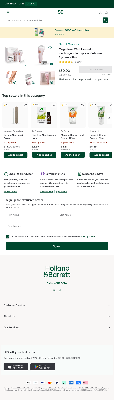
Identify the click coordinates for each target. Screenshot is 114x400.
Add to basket (15, 154)
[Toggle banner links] (107, 4)
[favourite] (25, 105)
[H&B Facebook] (60, 291)
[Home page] (59, 12)
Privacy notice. (88, 236)
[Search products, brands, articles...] (106, 20)
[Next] (109, 118)
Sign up (57, 246)
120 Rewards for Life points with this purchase (83, 79)
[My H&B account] (100, 12)
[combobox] (54, 20)
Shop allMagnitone (69, 44)
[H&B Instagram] (54, 291)
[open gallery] (15, 55)
